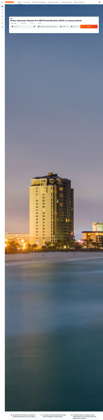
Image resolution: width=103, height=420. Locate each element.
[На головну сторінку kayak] (9, 2)
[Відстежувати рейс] (2, 19)
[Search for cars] (2, 12)
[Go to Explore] (2, 16)
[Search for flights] (2, 6)
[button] (2, 2)
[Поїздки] (2, 23)
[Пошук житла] (2, 9)
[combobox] (14, 23)
